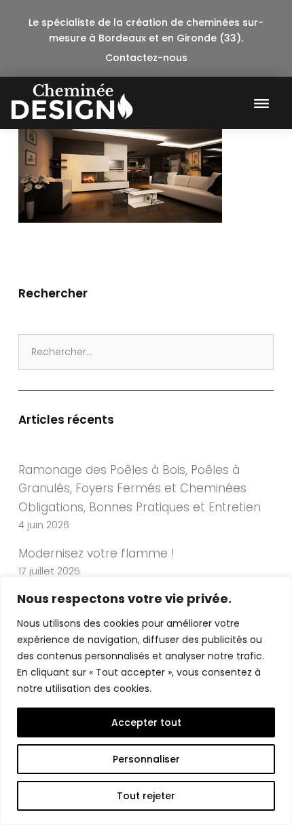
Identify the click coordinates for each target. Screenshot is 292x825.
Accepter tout (146, 722)
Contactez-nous (146, 58)
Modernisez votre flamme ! (96, 553)
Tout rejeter (146, 796)
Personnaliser (146, 759)
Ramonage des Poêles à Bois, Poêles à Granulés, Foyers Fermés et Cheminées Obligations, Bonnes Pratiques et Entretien (139, 488)
